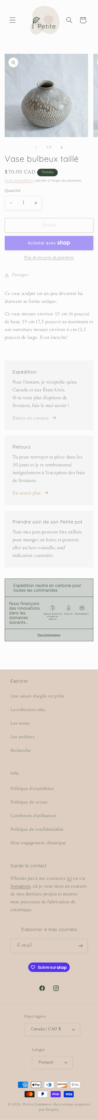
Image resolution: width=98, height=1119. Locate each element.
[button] (13, 20)
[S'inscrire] (80, 946)
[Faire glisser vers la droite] (61, 147)
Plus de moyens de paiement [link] (49, 258)
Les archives (22, 737)
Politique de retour (29, 802)
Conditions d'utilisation (33, 816)
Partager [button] (20, 275)
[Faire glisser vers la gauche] (36, 147)
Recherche (20, 751)
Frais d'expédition (19, 180)
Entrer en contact (30, 418)
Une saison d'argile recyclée (37, 696)
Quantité (13, 191)
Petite (28, 1104)
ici (69, 878)
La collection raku (28, 710)
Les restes (20, 723)
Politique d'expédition (32, 789)
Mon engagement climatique (38, 843)
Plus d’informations (49, 634)
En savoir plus (27, 493)
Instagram (20, 886)
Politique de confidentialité (37, 829)
